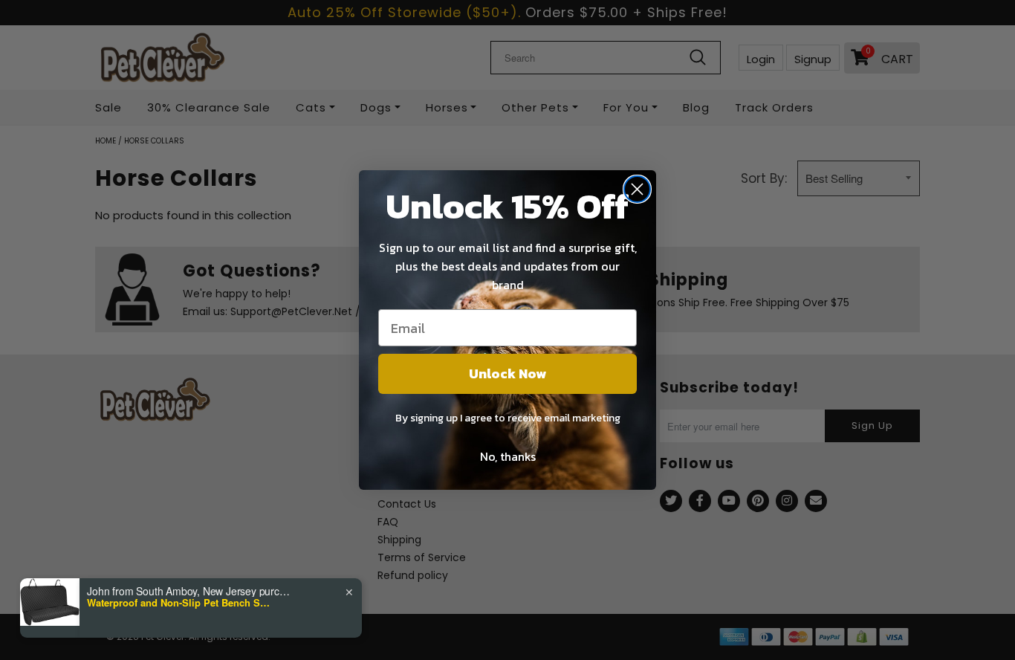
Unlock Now (507, 373)
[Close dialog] (637, 189)
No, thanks (508, 456)
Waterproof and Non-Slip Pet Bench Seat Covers (180, 603)
